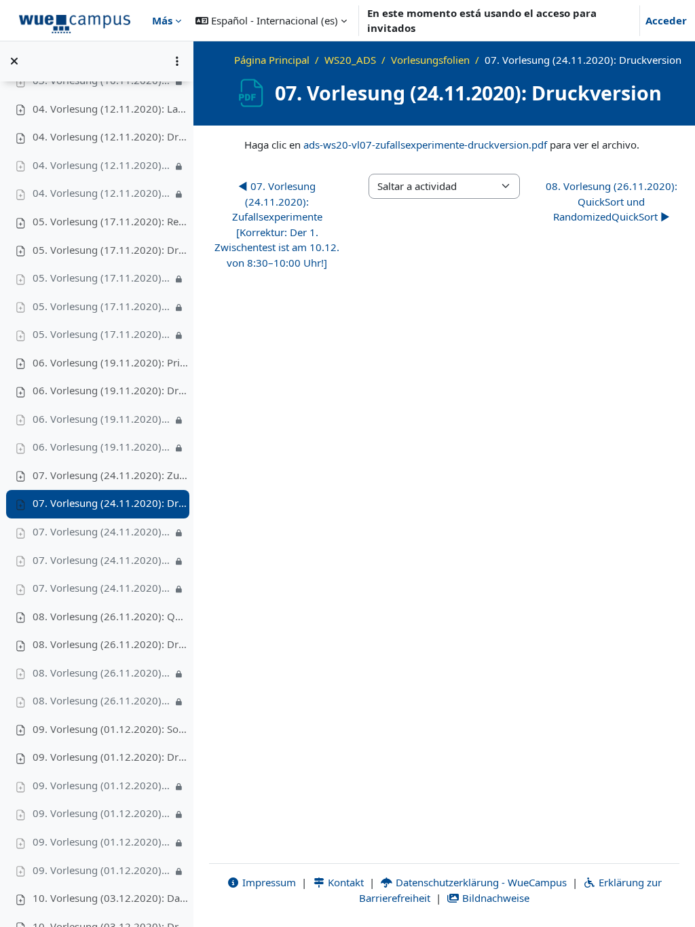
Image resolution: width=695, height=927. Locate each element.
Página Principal (271, 60)
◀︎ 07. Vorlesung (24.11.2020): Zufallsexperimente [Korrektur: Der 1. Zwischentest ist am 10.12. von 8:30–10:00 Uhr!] (276, 224)
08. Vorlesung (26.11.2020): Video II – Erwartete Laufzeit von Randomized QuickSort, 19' (102, 700)
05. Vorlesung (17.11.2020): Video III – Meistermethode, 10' (102, 334)
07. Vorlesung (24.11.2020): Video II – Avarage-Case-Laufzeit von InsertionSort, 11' (102, 560)
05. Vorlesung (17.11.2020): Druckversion (111, 250)
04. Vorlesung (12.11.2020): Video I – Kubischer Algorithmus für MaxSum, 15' (102, 165)
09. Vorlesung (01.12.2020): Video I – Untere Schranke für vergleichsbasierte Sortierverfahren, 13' (102, 785)
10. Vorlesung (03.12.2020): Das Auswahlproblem (111, 898)
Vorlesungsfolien (430, 60)
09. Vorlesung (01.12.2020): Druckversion (111, 756)
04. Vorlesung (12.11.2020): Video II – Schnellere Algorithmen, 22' (102, 193)
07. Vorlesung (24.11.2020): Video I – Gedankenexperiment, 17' (102, 531)
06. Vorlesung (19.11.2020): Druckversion (111, 390)
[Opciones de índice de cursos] (177, 61)
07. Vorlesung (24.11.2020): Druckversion (111, 503)
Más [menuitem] (162, 20)
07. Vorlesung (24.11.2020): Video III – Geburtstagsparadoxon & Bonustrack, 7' (102, 587)
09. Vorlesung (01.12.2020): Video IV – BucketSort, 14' (102, 870)
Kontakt (344, 882)
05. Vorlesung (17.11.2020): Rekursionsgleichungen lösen (111, 221)
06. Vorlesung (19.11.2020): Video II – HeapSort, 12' (102, 446)
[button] (271, 20)
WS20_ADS (350, 60)
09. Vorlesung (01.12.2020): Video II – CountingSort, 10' (102, 813)
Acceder (666, 20)
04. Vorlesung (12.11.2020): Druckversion (111, 136)
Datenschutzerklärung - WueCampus (480, 882)
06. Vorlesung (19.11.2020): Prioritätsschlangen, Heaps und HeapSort (111, 362)
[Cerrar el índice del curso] (14, 61)
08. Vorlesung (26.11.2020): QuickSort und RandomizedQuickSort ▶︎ (611, 201)
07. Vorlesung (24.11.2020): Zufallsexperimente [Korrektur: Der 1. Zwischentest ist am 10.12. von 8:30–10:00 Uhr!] (111, 475)
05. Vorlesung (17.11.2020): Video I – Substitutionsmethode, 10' (102, 277)
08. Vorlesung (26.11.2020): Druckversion (111, 644)
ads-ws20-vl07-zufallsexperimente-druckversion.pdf (425, 144)
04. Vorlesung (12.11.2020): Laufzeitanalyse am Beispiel (111, 108)
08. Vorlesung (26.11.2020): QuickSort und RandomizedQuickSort (111, 616)
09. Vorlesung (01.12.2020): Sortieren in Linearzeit (111, 729)
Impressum (268, 882)
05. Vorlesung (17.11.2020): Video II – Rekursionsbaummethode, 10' (102, 306)
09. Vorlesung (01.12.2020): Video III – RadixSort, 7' (102, 841)
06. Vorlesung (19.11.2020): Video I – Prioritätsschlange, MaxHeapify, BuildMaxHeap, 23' (102, 418)
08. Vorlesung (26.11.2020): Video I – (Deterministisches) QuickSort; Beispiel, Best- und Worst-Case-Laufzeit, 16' (102, 672)
